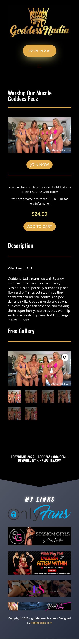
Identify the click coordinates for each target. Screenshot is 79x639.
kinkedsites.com (49, 460)
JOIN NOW (39, 164)
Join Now (40, 50)
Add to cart (39, 226)
